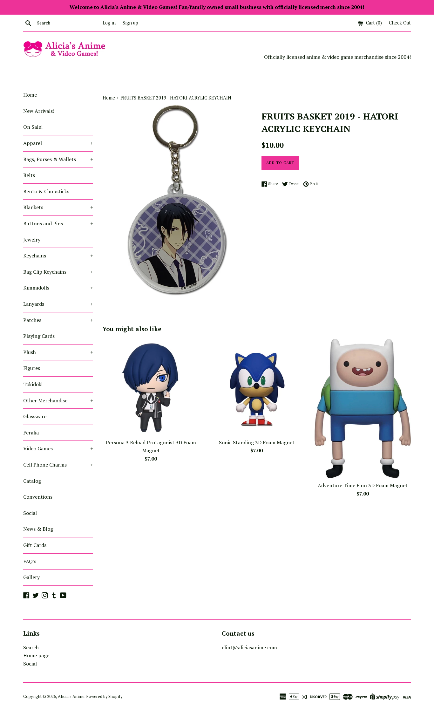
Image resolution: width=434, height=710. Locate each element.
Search (31, 647)
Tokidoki (33, 384)
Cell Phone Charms (58, 464)
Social (30, 512)
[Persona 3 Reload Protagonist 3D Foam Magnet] (151, 387)
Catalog (32, 480)
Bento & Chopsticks (46, 191)
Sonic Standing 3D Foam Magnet (257, 442)
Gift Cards (34, 545)
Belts (29, 175)
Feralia (31, 432)
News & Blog (38, 528)
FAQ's (29, 561)
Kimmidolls (58, 287)
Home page (36, 655)
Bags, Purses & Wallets (58, 159)
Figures (31, 368)
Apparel (58, 143)
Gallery (31, 577)
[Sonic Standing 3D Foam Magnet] (256, 387)
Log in (109, 23)
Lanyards (58, 303)
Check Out (400, 23)
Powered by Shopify (104, 696)
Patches (58, 320)
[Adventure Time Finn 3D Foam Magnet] (363, 408)
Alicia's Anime (71, 696)
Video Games (58, 448)
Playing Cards (39, 335)
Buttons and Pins (58, 223)
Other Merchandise (58, 400)
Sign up (130, 23)
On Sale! (33, 126)
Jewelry (31, 239)
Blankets (58, 207)
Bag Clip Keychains (58, 271)
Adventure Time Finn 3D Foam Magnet (363, 485)
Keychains (58, 255)
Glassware (34, 416)
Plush (58, 352)
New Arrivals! (38, 110)
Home (30, 94)
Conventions (37, 496)
